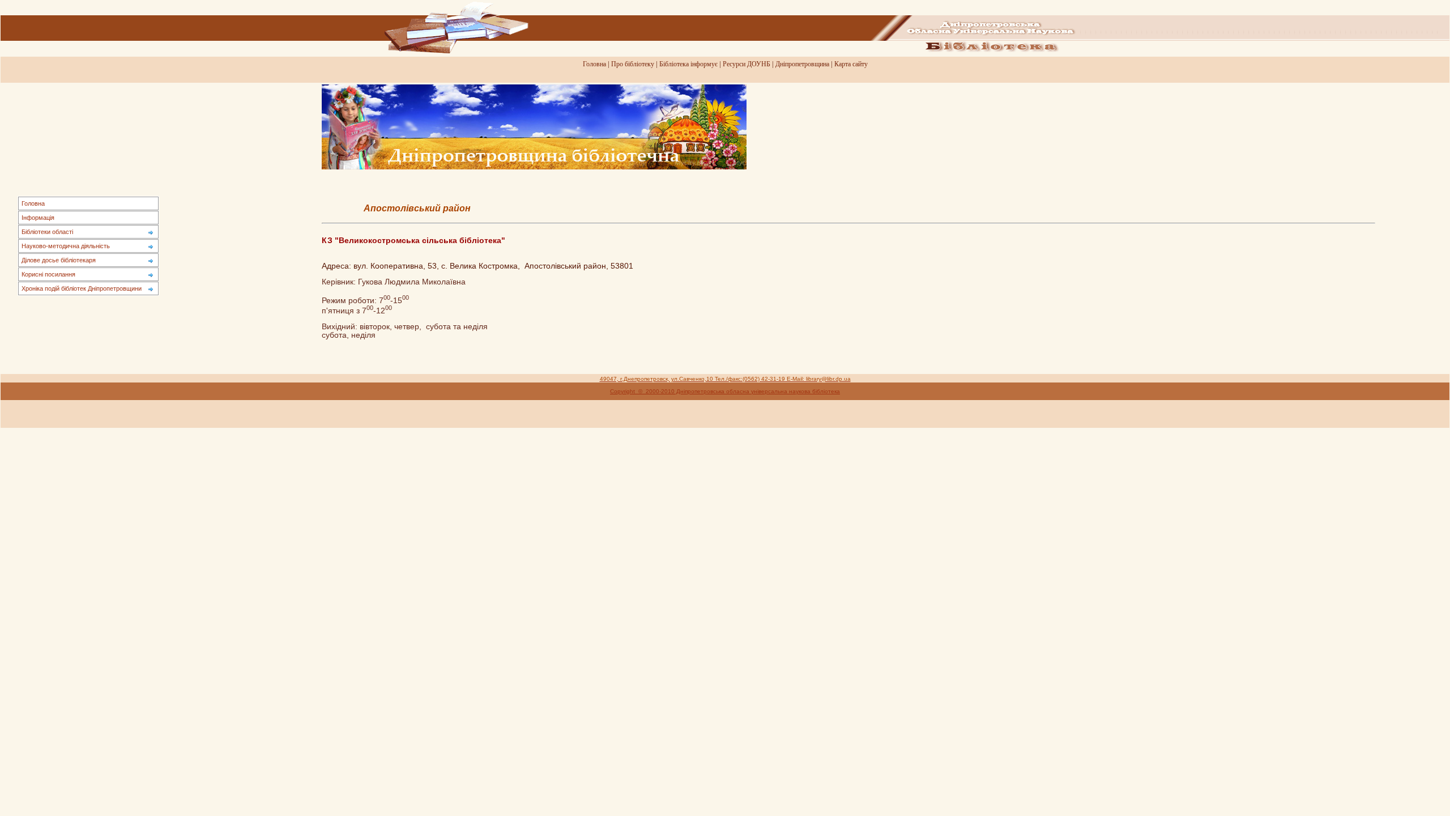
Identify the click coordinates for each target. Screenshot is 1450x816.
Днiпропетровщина (802, 64)
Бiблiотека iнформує (688, 64)
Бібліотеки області (47, 231)
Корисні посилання (48, 274)
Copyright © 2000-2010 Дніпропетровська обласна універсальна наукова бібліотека (725, 391)
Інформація (38, 217)
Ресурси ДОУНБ (746, 64)
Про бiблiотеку (632, 64)
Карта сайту (851, 64)
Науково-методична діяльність (66, 246)
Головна (594, 64)
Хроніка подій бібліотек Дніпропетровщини (82, 288)
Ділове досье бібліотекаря (59, 260)
